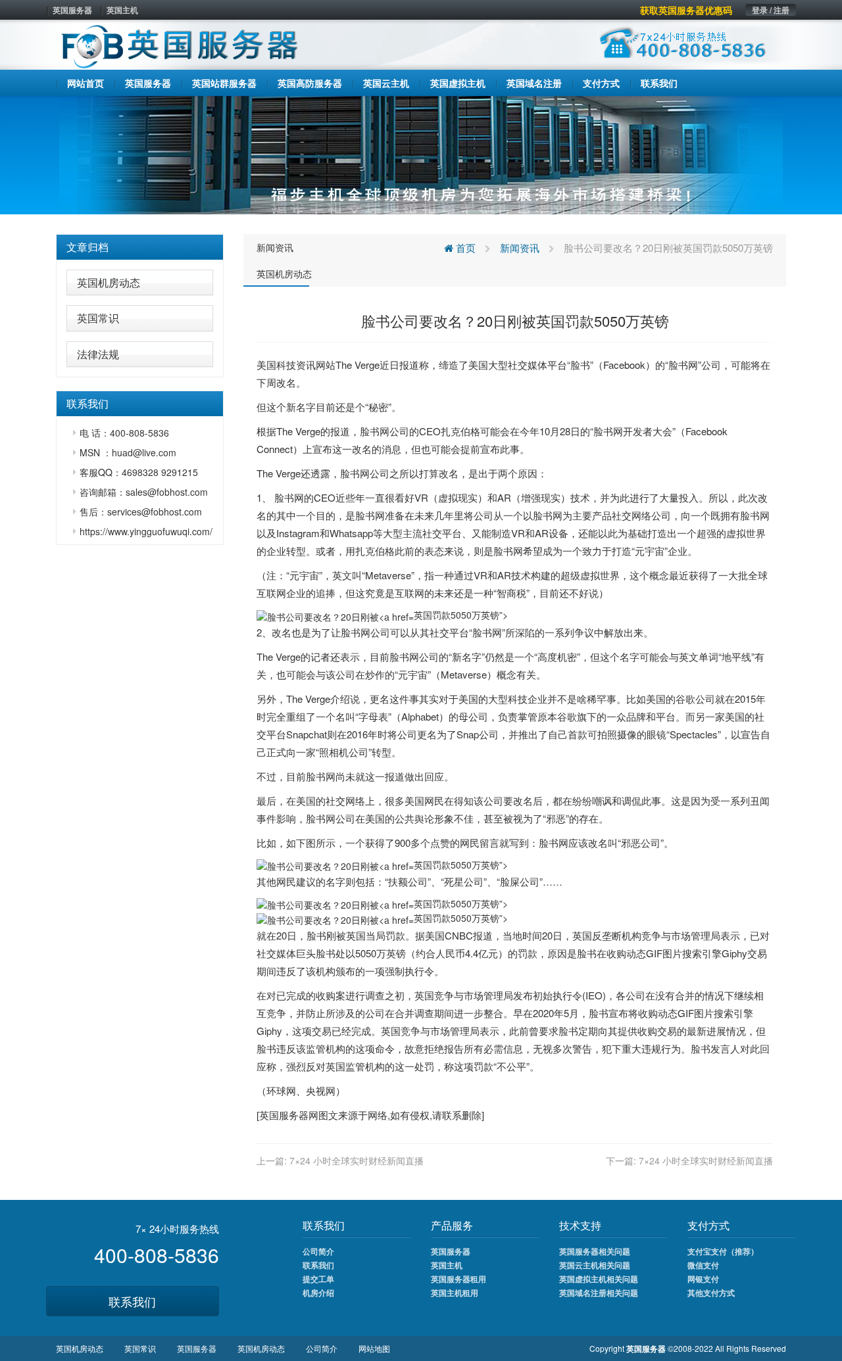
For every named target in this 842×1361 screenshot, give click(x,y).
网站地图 (374, 1348)
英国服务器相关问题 (594, 1251)
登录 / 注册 (770, 10)
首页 (464, 247)
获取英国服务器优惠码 (686, 9)
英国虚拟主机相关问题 (598, 1279)
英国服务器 (72, 10)
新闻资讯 (275, 247)
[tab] (140, 247)
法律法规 (98, 354)
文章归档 (87, 246)
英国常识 (98, 317)
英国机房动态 (108, 282)
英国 (356, 935)
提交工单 (318, 1279)
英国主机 (122, 10)
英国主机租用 (454, 1293)
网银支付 (703, 1279)
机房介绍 (318, 1293)
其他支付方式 (711, 1293)
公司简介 (318, 1251)
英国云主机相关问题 (594, 1265)
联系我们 (132, 1301)
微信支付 (703, 1265)
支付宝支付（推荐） (722, 1251)
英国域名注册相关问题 (598, 1293)
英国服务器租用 (458, 1279)
